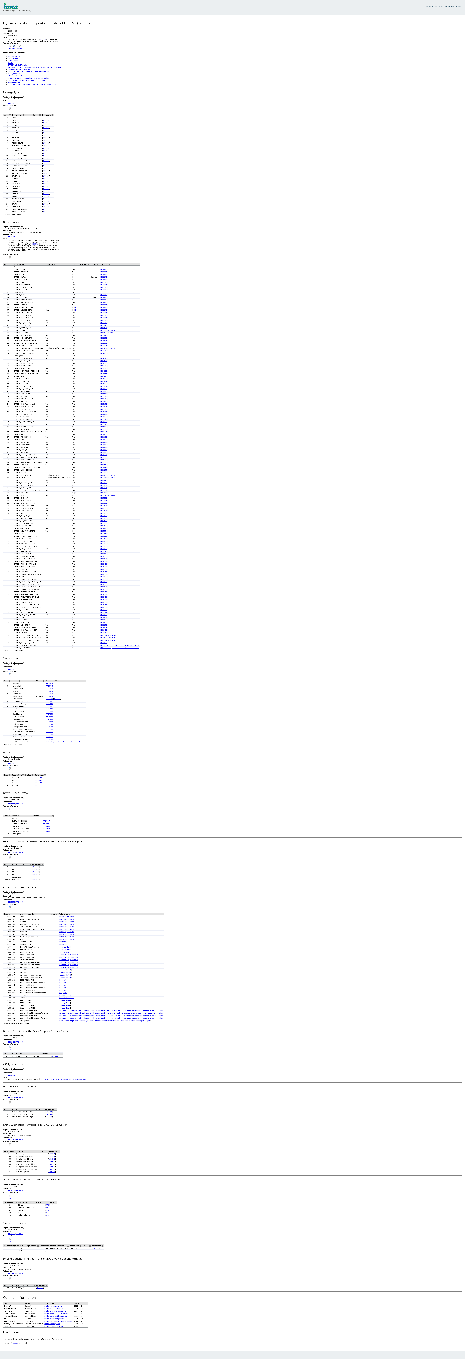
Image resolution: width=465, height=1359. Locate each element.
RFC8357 (103, 610)
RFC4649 (103, 361)
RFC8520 (103, 551)
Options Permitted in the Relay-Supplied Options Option (28, 71)
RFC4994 (103, 376)
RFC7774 (103, 531)
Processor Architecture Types (19, 69)
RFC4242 (103, 348)
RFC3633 (103, 330)
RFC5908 (103, 409)
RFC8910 (103, 528)
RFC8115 (103, 554)
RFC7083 (103, 475)
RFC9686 (46, 209)
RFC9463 (103, 632)
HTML (14, 48)
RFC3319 (103, 320)
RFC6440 (103, 432)
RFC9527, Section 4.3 (108, 640)
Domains (429, 6)
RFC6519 (52, 1159)
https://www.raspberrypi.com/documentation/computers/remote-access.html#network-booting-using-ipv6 (110, 1021)
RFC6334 (103, 429)
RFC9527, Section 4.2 (108, 638)
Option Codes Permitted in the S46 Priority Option (26, 80)
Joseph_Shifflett (65, 970)
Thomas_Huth (64, 947)
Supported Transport (16, 82)
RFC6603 (103, 437)
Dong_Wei (63, 980)
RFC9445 (52, 1172)
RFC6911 (52, 1161)
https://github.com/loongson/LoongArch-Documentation (142, 1010)
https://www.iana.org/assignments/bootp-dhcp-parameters (63, 1079)
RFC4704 (103, 366)
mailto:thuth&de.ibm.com (53, 1326)
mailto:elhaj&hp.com (52, 1324)
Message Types (14, 56)
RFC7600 (103, 513)
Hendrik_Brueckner (66, 995)
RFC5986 (103, 411)
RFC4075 (103, 345)
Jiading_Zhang (65, 1000)
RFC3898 (103, 335)
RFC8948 (103, 622)
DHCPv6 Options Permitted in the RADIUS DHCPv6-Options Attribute (33, 84)
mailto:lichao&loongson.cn (54, 1319)
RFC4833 (103, 371)
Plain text (19, 48)
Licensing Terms (9, 1355)
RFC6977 (46, 163)
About (458, 6)
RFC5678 (103, 404)
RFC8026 (103, 549)
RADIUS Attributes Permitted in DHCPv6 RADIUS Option (28, 78)
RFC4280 (103, 351)
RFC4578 (70, 916)
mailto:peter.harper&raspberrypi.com (58, 1321)
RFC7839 (103, 533)
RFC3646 (103, 325)
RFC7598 (103, 493)
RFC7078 (103, 480)
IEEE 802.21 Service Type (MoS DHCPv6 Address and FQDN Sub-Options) (35, 67)
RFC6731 (103, 455)
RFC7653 (46, 173)
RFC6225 (103, 427)
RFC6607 (103, 439)
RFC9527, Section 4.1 (108, 635)
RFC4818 (52, 1156)
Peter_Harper (64, 1021)
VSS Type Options (14, 74)
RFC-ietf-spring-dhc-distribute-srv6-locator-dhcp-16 (119, 645)
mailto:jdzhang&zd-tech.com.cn (56, 1313)
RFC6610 (103, 391)
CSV (10, 111)
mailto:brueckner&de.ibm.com (55, 1308)
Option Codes (13, 58)
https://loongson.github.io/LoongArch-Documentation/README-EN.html (93, 1010)
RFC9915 (11, 103)
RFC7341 (46, 168)
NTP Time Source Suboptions (19, 76)
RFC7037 (103, 472)
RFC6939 (103, 467)
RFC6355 (38, 785)
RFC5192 (103, 368)
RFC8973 (103, 625)
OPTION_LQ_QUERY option (18, 65)
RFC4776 (43, 39)
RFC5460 (46, 158)
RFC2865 (52, 1154)
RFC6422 (103, 434)
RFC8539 (111, 495)
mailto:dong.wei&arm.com (54, 1306)
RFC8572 (103, 612)
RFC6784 (103, 457)
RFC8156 (46, 178)
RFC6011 (103, 414)
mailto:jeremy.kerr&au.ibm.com (56, 1311)
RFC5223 (103, 396)
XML (10, 48)
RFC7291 (103, 485)
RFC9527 (11, 1234)
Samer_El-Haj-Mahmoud (68, 954)
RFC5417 (103, 399)
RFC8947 (103, 617)
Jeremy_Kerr (64, 952)
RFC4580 (103, 363)
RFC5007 (46, 153)
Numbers (449, 6)
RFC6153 (103, 630)
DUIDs (10, 63)
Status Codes (13, 61)
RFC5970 (103, 417)
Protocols (439, 6)
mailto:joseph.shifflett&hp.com (55, 1316)
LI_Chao (62, 1010)
